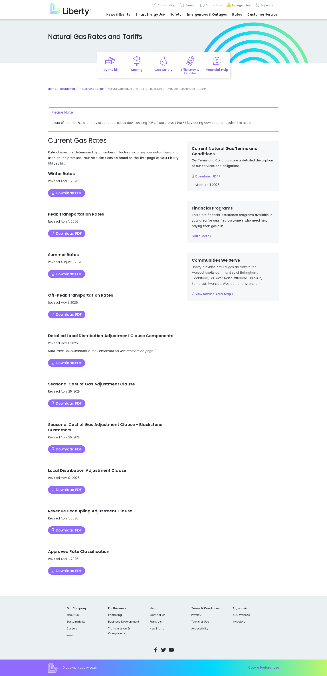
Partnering (115, 615)
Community (166, 5)
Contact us (214, 5)
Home (52, 89)
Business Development (123, 621)
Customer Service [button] (262, 14)
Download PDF (69, 192)
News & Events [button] (118, 14)
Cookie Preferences (263, 668)
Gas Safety (163, 70)
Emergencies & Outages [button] (207, 14)
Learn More (200, 236)
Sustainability (76, 621)
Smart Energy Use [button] (150, 14)
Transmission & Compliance (119, 631)
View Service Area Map (213, 294)
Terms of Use (200, 621)
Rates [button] (237, 14)
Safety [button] (175, 14)
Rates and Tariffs (91, 89)
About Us (73, 615)
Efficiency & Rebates (190, 72)
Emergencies (241, 5)
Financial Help (217, 70)
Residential (68, 89)
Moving (137, 70)
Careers (72, 628)
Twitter (163, 650)
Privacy (196, 615)
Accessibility (199, 628)
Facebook (156, 650)
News (70, 635)
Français (156, 621)
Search (190, 5)
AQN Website (241, 615)
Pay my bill (110, 70)
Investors (239, 621)
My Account (269, 5)
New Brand (157, 628)
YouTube (171, 650)
